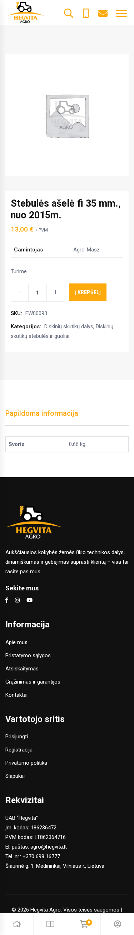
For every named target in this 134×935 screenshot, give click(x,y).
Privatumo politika (26, 763)
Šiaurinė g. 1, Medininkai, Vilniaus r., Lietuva (54, 866)
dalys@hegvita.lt (103, 12)
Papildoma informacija (41, 413)
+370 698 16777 (41, 856)
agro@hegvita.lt (48, 847)
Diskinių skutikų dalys (68, 326)
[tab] (41, 417)
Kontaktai (16, 695)
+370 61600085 (85, 12)
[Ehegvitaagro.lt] (25, 12)
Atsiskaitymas (22, 668)
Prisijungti (16, 736)
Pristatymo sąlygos (28, 655)
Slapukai (15, 776)
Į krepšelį (88, 292)
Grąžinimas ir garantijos (32, 682)
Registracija (19, 750)
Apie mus (16, 642)
